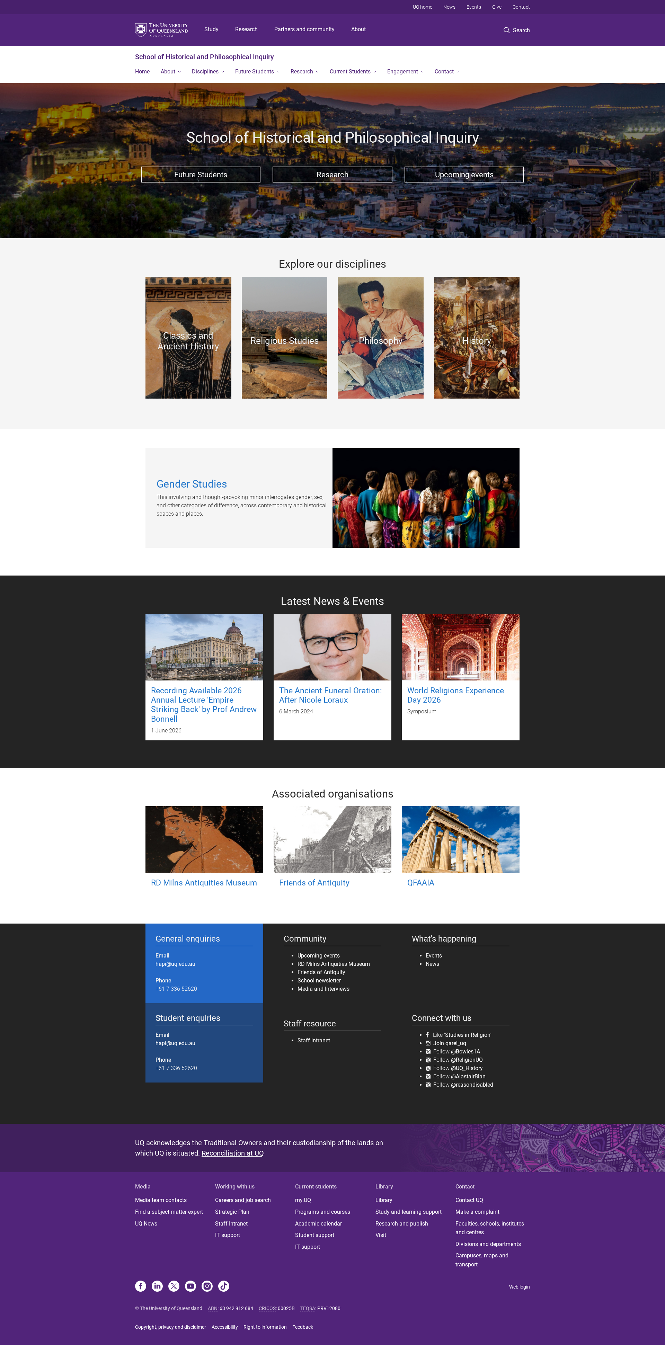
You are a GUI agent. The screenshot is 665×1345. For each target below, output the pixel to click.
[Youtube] (190, 1287)
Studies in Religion (467, 1035)
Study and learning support (408, 1212)
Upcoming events (464, 174)
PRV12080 (328, 1308)
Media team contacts (161, 1200)
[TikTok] (223, 1287)
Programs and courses (322, 1212)
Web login (519, 1287)
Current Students (350, 71)
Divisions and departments (488, 1244)
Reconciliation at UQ (233, 1153)
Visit (380, 1235)
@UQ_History (467, 1068)
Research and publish (401, 1223)
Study (211, 29)
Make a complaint (477, 1212)
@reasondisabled (472, 1084)
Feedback (302, 1327)
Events (474, 7)
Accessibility (225, 1327)
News (449, 7)
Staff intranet (314, 1040)
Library (383, 1200)
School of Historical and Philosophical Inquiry (204, 57)
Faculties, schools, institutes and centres (489, 1228)
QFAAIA (420, 883)
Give (497, 7)
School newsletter (319, 980)
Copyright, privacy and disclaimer (170, 1327)
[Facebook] (140, 1287)
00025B (286, 1308)
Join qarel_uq (449, 1043)
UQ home (422, 7)
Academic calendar (318, 1223)
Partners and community (304, 29)
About (358, 29)
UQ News (146, 1223)
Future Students (254, 71)
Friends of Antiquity (314, 883)
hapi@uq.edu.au (175, 964)
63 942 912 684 (236, 1308)
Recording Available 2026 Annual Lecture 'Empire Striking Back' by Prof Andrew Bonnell (204, 705)
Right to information (265, 1327)
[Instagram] (207, 1287)
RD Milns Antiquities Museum (204, 883)
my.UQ (303, 1200)
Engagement (402, 71)
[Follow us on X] (173, 1287)
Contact (521, 7)
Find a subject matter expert (169, 1212)
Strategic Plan (232, 1212)
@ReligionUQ (467, 1060)
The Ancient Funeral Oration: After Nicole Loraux (330, 695)
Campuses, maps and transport (481, 1260)
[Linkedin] (157, 1287)
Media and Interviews (323, 989)
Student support (314, 1235)
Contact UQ (469, 1200)
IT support (227, 1235)
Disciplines (205, 71)
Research (246, 29)
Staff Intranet (231, 1223)
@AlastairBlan (468, 1076)
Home (142, 71)
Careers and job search (243, 1200)
